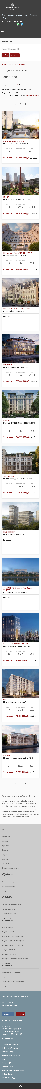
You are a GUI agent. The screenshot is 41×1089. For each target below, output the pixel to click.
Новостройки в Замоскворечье (13, 1070)
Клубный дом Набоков (10, 1044)
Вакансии (5, 859)
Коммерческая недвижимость (13, 981)
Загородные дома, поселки (11, 904)
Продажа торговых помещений (13, 941)
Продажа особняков (9, 954)
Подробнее (33, 158)
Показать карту (8, 41)
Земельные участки (9, 909)
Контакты (33, 15)
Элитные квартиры (8, 886)
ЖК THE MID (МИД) (8, 1078)
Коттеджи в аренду (9, 913)
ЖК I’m (4, 1059)
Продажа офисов (8, 932)
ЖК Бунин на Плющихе (10, 1048)
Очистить (14, 55)
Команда (10, 15)
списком (29, 95)
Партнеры (18, 15)
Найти (5, 55)
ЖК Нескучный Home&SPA (11, 1055)
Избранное (7, 18)
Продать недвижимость (10, 868)
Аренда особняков (8, 950)
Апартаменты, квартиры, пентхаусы (14, 977)
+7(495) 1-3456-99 (12, 21)
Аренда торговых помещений (12, 936)
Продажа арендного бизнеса (12, 945)
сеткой (22, 95)
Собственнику (17, 18)
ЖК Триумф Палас (8, 1063)
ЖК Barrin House (7, 1067)
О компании (6, 837)
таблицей (35, 95)
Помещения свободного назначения (15, 959)
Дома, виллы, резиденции (11, 972)
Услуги (26, 15)
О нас (4, 15)
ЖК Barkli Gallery (7, 1052)
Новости (5, 850)
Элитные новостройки (10, 882)
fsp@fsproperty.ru (13, 1031)
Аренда (4, 891)
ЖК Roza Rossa (7, 1074)
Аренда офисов (7, 927)
